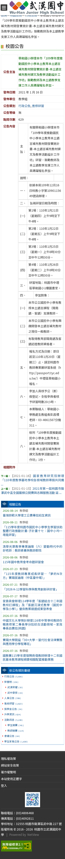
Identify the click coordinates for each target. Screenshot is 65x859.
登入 (4, 785)
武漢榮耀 (15, 687)
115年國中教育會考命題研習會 (23, 562)
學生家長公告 (15, 741)
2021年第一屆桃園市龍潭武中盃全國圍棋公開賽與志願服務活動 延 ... (32, 490)
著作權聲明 (8, 772)
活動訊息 (13, 720)
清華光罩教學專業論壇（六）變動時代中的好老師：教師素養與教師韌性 (32, 548)
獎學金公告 (13, 709)
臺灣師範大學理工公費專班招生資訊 (27, 515)
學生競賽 (15, 725)
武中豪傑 (15, 692)
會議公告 (12, 736)
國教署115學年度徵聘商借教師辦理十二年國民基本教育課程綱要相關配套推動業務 (32, 657)
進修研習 (13, 703)
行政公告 (13, 676)
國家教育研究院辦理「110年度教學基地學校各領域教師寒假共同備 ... (32, 480)
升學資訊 (12, 714)
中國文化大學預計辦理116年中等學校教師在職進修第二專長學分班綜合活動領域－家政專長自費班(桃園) (32, 624)
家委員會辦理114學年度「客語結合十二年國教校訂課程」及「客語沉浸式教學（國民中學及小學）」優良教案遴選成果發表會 (32, 605)
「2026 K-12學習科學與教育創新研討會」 (31, 589)
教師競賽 (15, 730)
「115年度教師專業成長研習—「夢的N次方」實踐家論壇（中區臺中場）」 (32, 575)
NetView (33, 834)
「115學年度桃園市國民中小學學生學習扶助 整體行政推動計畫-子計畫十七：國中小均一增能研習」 (32, 531)
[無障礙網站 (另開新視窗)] (32, 846)
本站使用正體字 (11, 779)
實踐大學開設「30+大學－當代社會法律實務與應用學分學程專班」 (32, 642)
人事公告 (12, 698)
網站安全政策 (10, 765)
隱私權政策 (8, 758)
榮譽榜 (11, 682)
